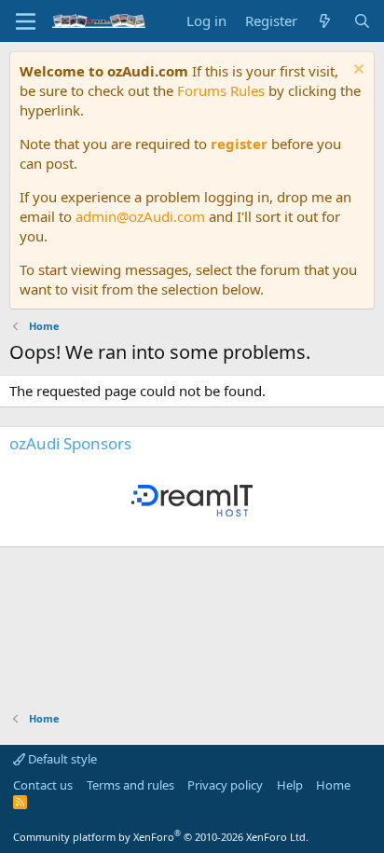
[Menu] (26, 21)
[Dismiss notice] (356, 71)
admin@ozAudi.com (140, 216)
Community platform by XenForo (161, 837)
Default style (61, 758)
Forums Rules (221, 90)
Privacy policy (225, 785)
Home (333, 785)
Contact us (43, 785)
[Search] (362, 21)
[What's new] (325, 21)
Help (290, 785)
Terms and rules (130, 785)
